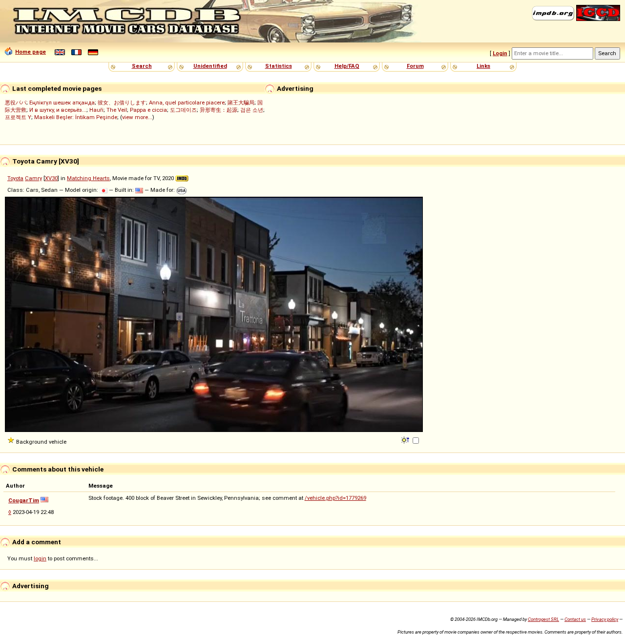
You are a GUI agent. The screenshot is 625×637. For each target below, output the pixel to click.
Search (142, 65)
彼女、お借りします (122, 102)
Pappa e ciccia (148, 109)
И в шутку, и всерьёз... (57, 109)
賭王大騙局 (241, 102)
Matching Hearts (88, 178)
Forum (415, 65)
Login (500, 53)
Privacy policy (604, 619)
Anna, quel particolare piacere (187, 102)
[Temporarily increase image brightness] (406, 439)
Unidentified (210, 65)
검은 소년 (251, 109)
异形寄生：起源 (218, 109)
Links (483, 65)
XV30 (51, 178)
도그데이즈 (183, 109)
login (40, 558)
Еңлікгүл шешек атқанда (62, 102)
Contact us (575, 619)
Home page (30, 51)
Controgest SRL (543, 619)
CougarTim (23, 500)
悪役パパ (15, 102)
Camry (33, 178)
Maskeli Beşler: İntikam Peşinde (75, 117)
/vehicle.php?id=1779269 (335, 497)
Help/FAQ (346, 65)
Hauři (96, 109)
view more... (137, 117)
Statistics (278, 65)
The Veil (116, 109)
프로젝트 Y (18, 117)
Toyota (15, 178)
